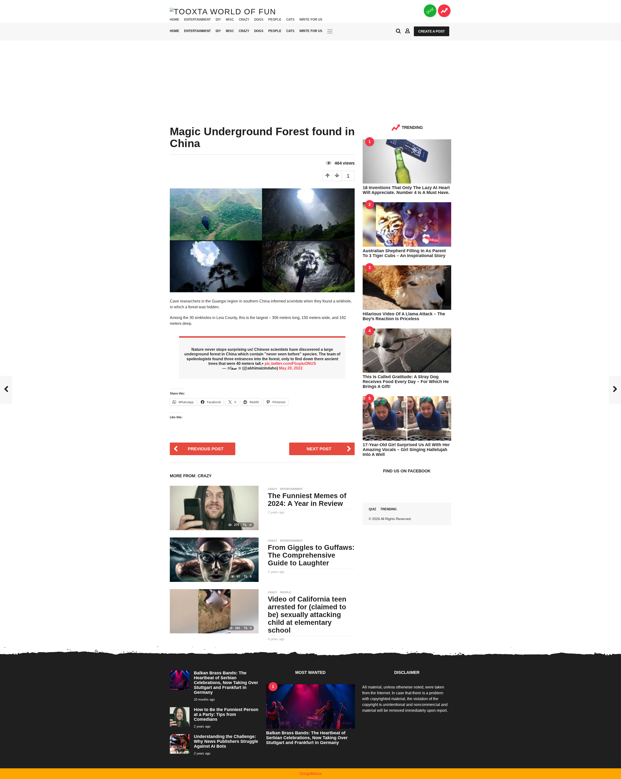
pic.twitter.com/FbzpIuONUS (290, 363)
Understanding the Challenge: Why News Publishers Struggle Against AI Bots (226, 741)
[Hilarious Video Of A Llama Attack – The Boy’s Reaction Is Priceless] (407, 287)
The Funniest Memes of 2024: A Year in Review (307, 499)
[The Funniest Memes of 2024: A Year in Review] (214, 507)
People (274, 19)
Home (174, 19)
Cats (290, 19)
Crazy (244, 19)
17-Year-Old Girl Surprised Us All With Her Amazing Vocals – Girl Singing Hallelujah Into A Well (406, 449)
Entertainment (197, 19)
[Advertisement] (310, 77)
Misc (230, 19)
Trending (388, 509)
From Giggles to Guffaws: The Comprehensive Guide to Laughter (311, 555)
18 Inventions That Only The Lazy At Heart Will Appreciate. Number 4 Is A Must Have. (406, 190)
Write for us (310, 19)
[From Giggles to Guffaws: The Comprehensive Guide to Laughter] (214, 559)
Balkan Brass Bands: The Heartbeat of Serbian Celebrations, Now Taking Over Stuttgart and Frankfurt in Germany (226, 682)
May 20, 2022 (290, 368)
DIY (218, 19)
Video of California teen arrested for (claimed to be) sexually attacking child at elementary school (307, 614)
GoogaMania (310, 773)
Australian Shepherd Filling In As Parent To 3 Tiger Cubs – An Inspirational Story (404, 253)
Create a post (431, 31)
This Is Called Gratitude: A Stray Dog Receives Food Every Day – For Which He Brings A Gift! (406, 381)
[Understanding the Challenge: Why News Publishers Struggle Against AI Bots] (179, 743)
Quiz (372, 509)
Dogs (258, 19)
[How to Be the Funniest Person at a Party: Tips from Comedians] (179, 716)
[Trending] (444, 10)
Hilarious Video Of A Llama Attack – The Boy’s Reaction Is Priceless (404, 316)
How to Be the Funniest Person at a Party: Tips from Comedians (226, 714)
